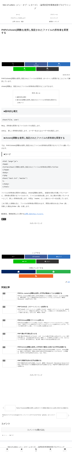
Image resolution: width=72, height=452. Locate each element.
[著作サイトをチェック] (18, 271)
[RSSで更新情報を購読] (36, 276)
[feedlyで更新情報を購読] (53, 271)
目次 (33, 93)
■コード (21, 102)
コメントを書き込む (36, 430)
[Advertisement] (36, 48)
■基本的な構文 (21, 97)
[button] (47, 69)
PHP (4, 219)
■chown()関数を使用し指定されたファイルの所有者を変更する (37, 100)
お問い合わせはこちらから (33, 214)
